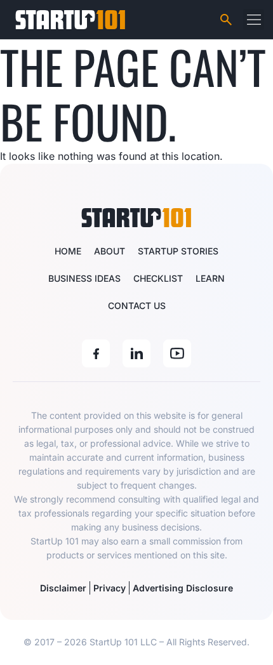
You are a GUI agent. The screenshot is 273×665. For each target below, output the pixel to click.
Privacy (109, 588)
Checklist (158, 278)
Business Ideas (84, 278)
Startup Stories (178, 251)
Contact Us (137, 305)
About (109, 251)
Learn (210, 278)
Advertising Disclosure (183, 588)
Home (68, 251)
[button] (253, 19)
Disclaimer (63, 588)
